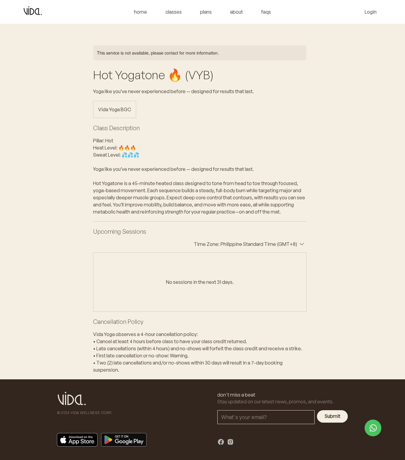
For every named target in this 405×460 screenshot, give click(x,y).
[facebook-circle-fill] (220, 441)
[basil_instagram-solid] (230, 441)
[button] (173, 12)
